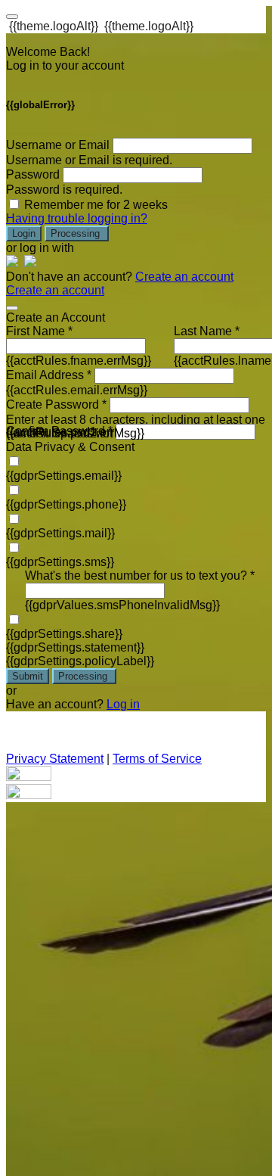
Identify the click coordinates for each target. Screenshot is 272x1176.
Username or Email (58, 144)
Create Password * (56, 404)
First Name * (39, 331)
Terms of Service (157, 758)
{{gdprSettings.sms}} (60, 561)
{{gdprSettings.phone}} (66, 504)
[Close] (12, 308)
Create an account (184, 276)
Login (24, 233)
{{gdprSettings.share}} (64, 633)
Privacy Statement (55, 758)
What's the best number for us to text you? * (140, 575)
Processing (77, 233)
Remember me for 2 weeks (96, 204)
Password (33, 174)
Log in (123, 704)
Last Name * (207, 331)
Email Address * (48, 375)
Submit (27, 676)
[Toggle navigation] (12, 16)
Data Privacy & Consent (70, 446)
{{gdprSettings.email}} (64, 475)
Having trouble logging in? (76, 218)
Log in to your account (65, 65)
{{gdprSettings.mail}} (60, 533)
